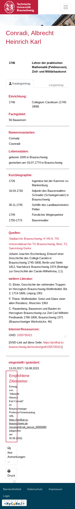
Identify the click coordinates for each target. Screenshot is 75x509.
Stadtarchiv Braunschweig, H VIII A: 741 (34, 238)
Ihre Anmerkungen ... (12, 457)
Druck (11, 475)
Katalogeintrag (21, 83)
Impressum (55, 489)
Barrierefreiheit (12, 489)
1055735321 (24, 335)
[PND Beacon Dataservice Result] (65, 336)
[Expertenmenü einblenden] (14, 482)
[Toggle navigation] (65, 7)
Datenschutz (34, 489)
